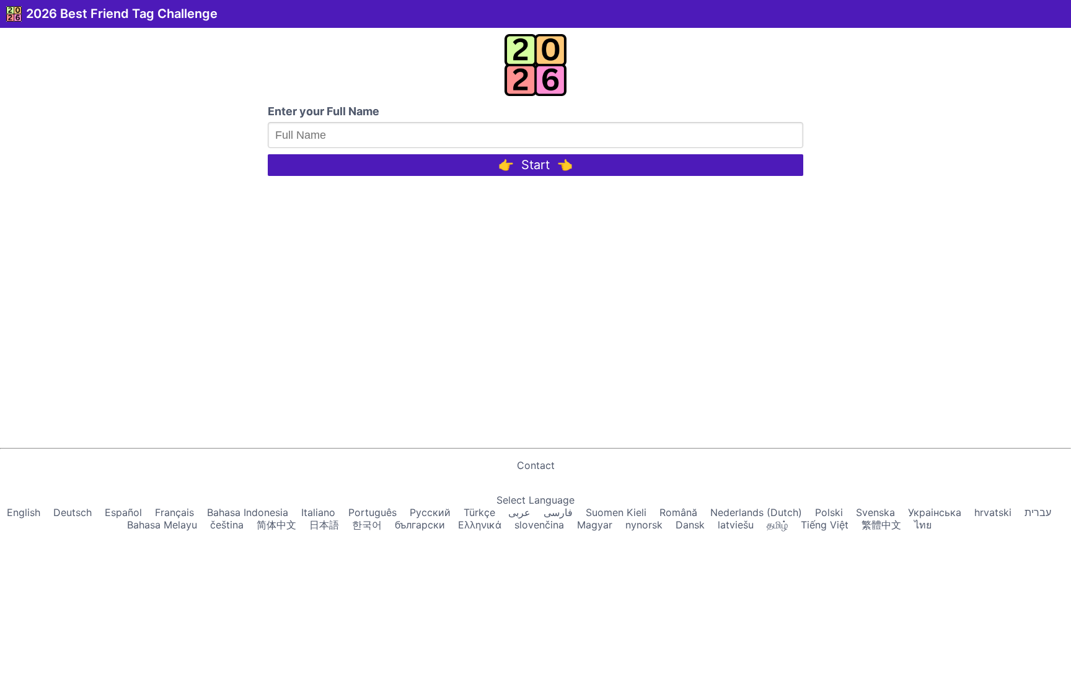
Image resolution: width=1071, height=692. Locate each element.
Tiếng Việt (824, 525)
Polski (829, 512)
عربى (519, 512)
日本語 (324, 525)
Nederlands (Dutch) (756, 512)
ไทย (923, 525)
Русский (430, 512)
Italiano (318, 512)
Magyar (594, 525)
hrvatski (992, 512)
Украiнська (934, 512)
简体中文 (276, 525)
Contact (536, 465)
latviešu (736, 525)
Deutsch (72, 512)
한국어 (367, 525)
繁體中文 (881, 525)
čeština (227, 525)
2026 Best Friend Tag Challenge (122, 13)
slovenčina (539, 525)
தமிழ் (777, 525)
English (23, 512)
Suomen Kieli (616, 512)
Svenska (875, 512)
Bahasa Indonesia (247, 512)
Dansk (690, 525)
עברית (1038, 512)
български (420, 525)
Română (678, 512)
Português (372, 512)
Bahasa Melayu (162, 525)
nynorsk (644, 525)
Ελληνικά (479, 525)
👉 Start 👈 (535, 164)
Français (174, 512)
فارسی (558, 512)
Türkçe (479, 512)
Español (123, 512)
